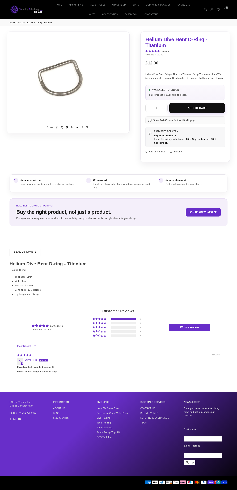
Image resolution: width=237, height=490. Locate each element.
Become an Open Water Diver (112, 413)
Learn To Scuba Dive (107, 408)
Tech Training (104, 422)
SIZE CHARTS (61, 418)
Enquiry (177, 151)
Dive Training (103, 418)
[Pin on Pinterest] (67, 127)
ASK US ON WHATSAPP (203, 212)
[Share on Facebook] (57, 127)
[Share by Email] (87, 127)
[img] (24, 355)
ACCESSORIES (110, 14)
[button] (224, 9)
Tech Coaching (104, 427)
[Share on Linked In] (72, 127)
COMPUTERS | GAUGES (158, 5)
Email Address (192, 445)
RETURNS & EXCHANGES (154, 418)
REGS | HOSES (97, 5)
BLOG (56, 413)
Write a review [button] (189, 327)
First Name (190, 429)
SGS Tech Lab (104, 437)
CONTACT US (151, 14)
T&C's (143, 422)
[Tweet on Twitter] (62, 127)
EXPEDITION (131, 14)
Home (59, 5)
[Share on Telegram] (77, 127)
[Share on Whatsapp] (82, 127)
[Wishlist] (218, 9)
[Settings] (212, 9)
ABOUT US (59, 408)
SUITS (136, 5)
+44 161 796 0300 (27, 413)
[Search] (205, 9)
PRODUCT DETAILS (25, 252)
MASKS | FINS (76, 5)
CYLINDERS (183, 5)
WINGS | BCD (119, 5)
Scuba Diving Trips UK (108, 432)
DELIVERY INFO (149, 413)
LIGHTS (91, 14)
